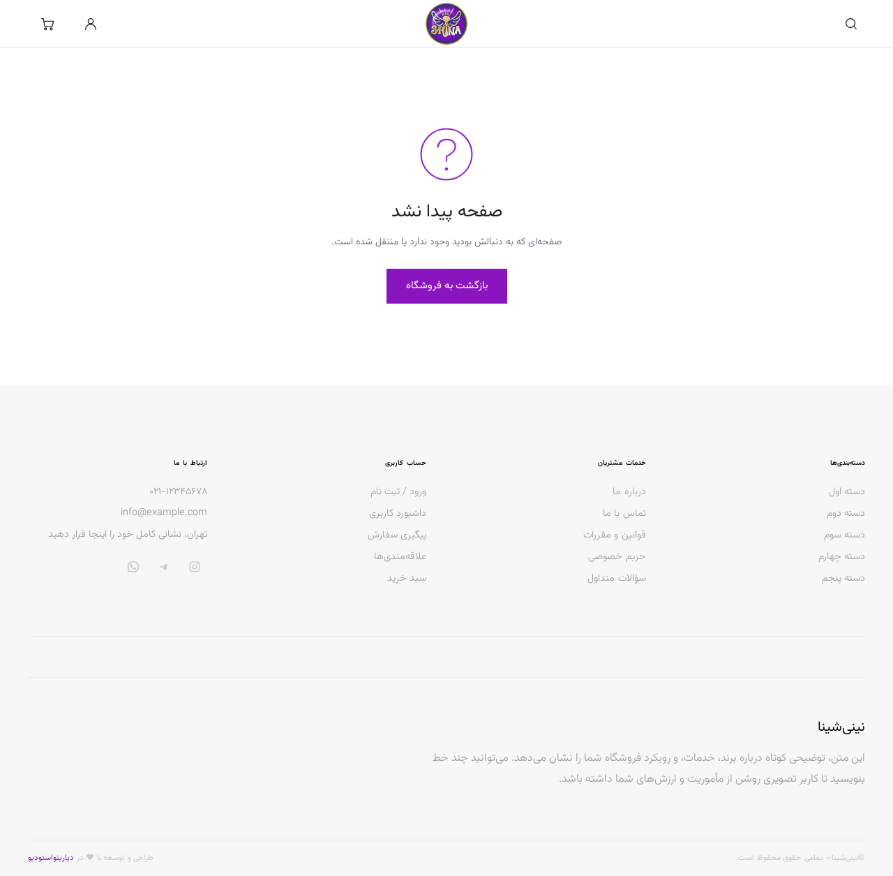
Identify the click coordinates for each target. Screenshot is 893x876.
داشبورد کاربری (397, 513)
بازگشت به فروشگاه (447, 286)
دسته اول (847, 492)
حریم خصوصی (616, 557)
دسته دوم (846, 513)
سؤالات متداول (616, 578)
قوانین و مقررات (614, 535)
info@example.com (164, 513)
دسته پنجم (843, 578)
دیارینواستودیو (51, 858)
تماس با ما (624, 513)
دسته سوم (844, 535)
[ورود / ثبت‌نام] (90, 24)
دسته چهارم (841, 557)
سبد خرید (406, 578)
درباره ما (629, 492)
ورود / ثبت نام (398, 492)
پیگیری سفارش (397, 535)
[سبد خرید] (47, 24)
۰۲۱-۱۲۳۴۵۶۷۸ (178, 492)
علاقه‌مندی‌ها (400, 557)
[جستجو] (851, 24)
